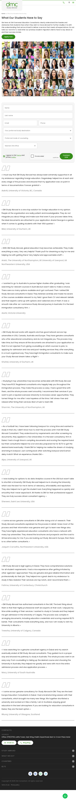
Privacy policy (15, 785)
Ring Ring (26, 743)
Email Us (10, 743)
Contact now (66, 156)
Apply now (8, 37)
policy (14, 157)
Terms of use (5, 785)
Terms (19, 155)
